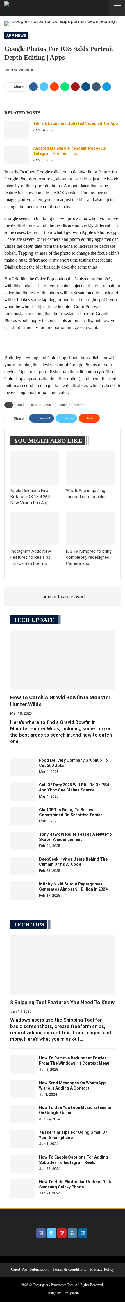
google (78, 404)
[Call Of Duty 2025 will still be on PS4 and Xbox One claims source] (22, 791)
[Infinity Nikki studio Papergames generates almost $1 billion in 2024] (22, 890)
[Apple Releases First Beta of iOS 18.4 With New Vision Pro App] (34, 468)
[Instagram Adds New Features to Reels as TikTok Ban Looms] (34, 528)
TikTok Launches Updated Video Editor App (75, 123)
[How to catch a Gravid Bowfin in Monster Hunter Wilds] (62, 660)
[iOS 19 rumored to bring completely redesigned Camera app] (90, 528)
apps (34, 404)
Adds (20, 404)
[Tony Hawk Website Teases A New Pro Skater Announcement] (22, 841)
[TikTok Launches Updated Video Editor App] (16, 130)
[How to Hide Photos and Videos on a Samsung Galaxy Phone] (22, 1188)
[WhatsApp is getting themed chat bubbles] (90, 468)
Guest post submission (30, 1269)
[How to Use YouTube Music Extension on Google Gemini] (22, 1114)
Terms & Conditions (69, 1269)
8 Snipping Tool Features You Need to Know (62, 1002)
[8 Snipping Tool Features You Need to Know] (62, 965)
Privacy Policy (102, 1269)
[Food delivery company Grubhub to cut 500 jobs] (22, 767)
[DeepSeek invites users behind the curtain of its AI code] (22, 866)
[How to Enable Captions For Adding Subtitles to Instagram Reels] (22, 1164)
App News (16, 35)
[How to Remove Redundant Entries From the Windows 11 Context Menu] (22, 1064)
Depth (47, 404)
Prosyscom (71, 1293)
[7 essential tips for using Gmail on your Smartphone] (22, 1139)
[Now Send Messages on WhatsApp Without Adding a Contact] (22, 1089)
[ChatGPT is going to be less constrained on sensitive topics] (22, 816)
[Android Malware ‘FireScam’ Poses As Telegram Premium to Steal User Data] (16, 155)
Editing (62, 404)
